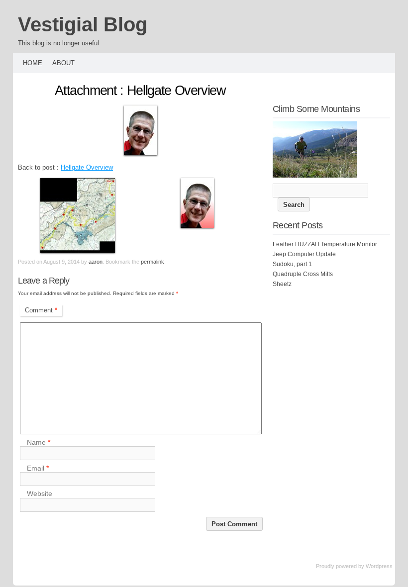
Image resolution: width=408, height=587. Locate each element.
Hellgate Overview (87, 167)
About (63, 63)
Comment (41, 310)
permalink (152, 262)
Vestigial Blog (82, 24)
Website (39, 494)
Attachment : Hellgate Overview (140, 90)
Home (32, 63)
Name (38, 442)
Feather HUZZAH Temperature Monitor (325, 244)
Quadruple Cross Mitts (303, 274)
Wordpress (379, 566)
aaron (95, 262)
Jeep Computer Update (304, 254)
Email (38, 468)
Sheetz (282, 284)
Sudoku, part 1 (292, 264)
